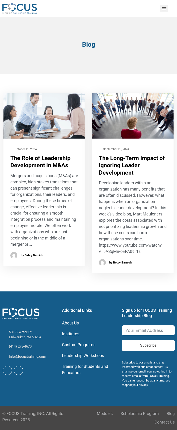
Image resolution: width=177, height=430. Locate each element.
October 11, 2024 (25, 149)
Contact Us (164, 422)
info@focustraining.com (27, 356)
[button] (164, 8)
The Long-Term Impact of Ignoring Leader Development (132, 165)
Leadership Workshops (83, 355)
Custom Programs (78, 344)
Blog (171, 413)
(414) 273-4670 (20, 346)
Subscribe (148, 345)
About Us (70, 323)
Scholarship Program (140, 413)
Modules (105, 413)
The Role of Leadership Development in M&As (40, 162)
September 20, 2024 (115, 149)
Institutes (70, 333)
